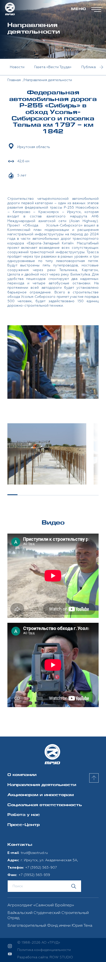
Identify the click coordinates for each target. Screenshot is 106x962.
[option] (46, 454)
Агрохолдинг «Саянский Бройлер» (40, 905)
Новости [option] (17, 67)
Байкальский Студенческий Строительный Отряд (48, 915)
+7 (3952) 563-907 (41, 867)
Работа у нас (23, 815)
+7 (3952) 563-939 (34, 875)
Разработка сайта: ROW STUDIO (45, 957)
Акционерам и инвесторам (40, 795)
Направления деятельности (41, 785)
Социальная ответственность (44, 805)
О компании (21, 775)
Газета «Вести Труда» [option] (52, 67)
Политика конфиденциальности (44, 950)
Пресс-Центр (23, 825)
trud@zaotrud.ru (34, 853)
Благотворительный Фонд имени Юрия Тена (49, 925)
